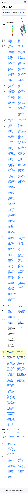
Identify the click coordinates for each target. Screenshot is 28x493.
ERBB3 (21, 368)
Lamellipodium (11, 63)
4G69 (8, 449)
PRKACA (12, 408)
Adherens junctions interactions (22, 235)
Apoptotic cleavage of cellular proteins (11, 235)
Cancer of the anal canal (11, 309)
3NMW (13, 446)
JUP (21, 18)
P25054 (8, 440)
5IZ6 (12, 450)
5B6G (10, 450)
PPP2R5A (12, 407)
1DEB (8, 443)
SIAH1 (11, 414)
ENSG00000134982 (10, 436)
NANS (14, 396)
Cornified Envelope (21, 38)
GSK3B (11, 380)
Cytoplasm (10, 41)
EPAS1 (8, 375)
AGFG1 (8, 358)
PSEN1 (23, 375)
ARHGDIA (21, 357)
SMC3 (11, 415)
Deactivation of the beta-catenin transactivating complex (11, 247)
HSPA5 (11, 383)
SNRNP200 (9, 417)
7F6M (14, 452)
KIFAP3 (8, 386)
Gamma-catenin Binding (11, 100)
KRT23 (8, 389)
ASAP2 (12, 362)
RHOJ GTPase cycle (21, 262)
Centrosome (10, 44)
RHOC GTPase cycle (21, 252)
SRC (21, 380)
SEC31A (11, 413)
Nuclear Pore (10, 471)
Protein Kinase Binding (11, 93)
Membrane (10, 58)
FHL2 (18, 369)
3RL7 (8, 448)
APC (11, 18)
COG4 (11, 367)
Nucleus (9, 39)
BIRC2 (21, 358)
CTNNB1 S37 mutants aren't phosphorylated (11, 272)
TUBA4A (11, 424)
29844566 (10, 345)
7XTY (10, 453)
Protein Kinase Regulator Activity (11, 91)
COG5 (14, 367)
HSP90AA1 (22, 370)
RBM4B (8, 412)
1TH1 (12, 444)
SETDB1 (8, 414)
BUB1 (10, 364)
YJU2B (23, 381)
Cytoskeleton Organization (10, 463)
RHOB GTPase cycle (21, 250)
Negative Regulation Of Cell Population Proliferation (11, 150)
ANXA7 (8, 361)
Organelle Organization (10, 457)
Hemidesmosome (21, 63)
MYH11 (8, 396)
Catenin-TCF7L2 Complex (21, 75)
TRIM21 (8, 423)
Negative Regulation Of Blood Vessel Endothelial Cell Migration (21, 137)
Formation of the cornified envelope (21, 245)
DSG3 (18, 367)
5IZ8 (14, 450)
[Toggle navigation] (25, 2)
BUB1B (13, 364)
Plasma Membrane (11, 51)
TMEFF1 (8, 422)
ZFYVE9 (18, 383)
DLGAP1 (11, 374)
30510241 (10, 337)
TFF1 (11, 420)
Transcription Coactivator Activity (20, 85)
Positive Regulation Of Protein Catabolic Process (11, 182)
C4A (7, 366)
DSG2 (23, 366)
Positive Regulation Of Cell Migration (11, 163)
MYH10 (12, 395)
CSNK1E (8, 369)
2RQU (8, 446)
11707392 (19, 11)
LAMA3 (13, 389)
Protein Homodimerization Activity (21, 99)
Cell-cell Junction (21, 50)
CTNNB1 (8, 370)
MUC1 (10, 395)
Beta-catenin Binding (10, 86)
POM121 (11, 405)
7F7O (8, 453)
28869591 (23, 321)
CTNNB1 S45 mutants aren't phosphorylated (11, 276)
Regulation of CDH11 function (21, 264)
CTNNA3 (22, 362)
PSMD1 (8, 409)
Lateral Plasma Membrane (11, 60)
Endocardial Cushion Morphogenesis (11, 126)
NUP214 (8, 401)
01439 (8, 432)
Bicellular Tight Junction (11, 54)
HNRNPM (11, 381)
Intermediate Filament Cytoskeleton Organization (10, 478)
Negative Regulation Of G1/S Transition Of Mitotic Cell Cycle (12, 230)
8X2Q (8, 454)
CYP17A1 (9, 372)
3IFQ (18, 443)
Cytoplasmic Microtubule (10, 49)
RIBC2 (21, 379)
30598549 (13, 341)
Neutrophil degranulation (20, 241)
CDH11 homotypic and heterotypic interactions (21, 286)
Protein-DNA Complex (20, 66)
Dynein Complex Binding (11, 106)
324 (7, 429)
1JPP (13, 443)
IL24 (10, 384)
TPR (14, 422)
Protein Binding (11, 84)
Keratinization (20, 243)
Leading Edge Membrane (10, 70)
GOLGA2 (8, 380)
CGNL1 (8, 367)
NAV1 (10, 397)
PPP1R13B (13, 406)
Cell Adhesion (10, 141)
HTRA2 (8, 384)
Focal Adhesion (21, 53)
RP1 (11, 412)
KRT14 (8, 387)
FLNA (8, 379)
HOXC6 (8, 383)
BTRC (18, 359)
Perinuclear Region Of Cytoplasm (11, 75)
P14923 (23, 440)
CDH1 (20, 359)
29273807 (10, 332)
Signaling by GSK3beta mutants (11, 266)
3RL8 (10, 448)
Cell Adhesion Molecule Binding (21, 105)
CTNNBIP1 (19, 363)
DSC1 (20, 364)
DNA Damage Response (10, 129)
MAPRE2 (8, 392)
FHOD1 (11, 378)
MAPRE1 (12, 391)
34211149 (10, 322)
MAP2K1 (8, 391)
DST (14, 374)
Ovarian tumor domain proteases (11, 302)
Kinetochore (10, 38)
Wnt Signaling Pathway (10, 156)
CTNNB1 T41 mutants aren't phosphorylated (11, 280)
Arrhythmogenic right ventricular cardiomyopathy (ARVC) (21, 313)
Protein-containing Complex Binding (11, 98)
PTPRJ (21, 378)
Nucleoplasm (10, 40)
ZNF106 (10, 425)
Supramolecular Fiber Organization (11, 466)
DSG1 (20, 366)
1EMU (10, 443)
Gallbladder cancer (11, 317)
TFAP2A (8, 420)
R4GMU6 (12, 440)
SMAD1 (8, 415)
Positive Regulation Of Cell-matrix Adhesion (22, 120)
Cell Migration (10, 158)
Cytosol (9, 45)
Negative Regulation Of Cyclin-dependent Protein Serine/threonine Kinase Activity (11, 188)
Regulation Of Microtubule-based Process (11, 170)
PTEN (18, 377)
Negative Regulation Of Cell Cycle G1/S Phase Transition (11, 220)
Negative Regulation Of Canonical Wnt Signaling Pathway (11, 212)
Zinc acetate (20, 306)
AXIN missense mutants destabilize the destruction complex (12, 293)
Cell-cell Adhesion (21, 177)
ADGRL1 (11, 357)
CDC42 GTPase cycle (21, 255)
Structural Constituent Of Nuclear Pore (11, 460)
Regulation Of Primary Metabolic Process (11, 208)
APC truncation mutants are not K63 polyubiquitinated (11, 284)
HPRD (21, 12)
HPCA (8, 352)
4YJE (10, 449)
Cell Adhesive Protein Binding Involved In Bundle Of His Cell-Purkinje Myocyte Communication (21, 110)
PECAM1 (18, 374)
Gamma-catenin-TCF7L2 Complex (21, 77)
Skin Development (21, 141)
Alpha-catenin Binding (20, 101)
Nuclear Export (11, 470)
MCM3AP (8, 394)
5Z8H (12, 452)
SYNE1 (10, 419)
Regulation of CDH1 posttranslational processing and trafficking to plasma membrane (21, 280)
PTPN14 (21, 377)
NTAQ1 (21, 373)
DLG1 (14, 373)
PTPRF (18, 378)
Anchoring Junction (11, 76)
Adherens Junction (11, 52)
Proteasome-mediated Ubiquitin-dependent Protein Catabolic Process (11, 178)
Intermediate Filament (20, 47)
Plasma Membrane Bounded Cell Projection (11, 79)
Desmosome (20, 64)
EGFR (23, 367)
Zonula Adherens (21, 52)
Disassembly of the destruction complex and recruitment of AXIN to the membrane (11, 253)
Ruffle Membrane (11, 72)
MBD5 (12, 392)
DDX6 (18, 364)
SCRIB (8, 413)
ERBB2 (18, 368)
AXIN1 (11, 363)
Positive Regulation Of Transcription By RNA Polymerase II (22, 146)
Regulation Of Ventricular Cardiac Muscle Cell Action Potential (21, 180)
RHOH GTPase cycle (21, 260)
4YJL (12, 449)
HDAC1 (22, 369)
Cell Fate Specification (10, 121)
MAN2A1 (11, 352)
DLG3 (8, 374)
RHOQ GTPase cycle (21, 257)
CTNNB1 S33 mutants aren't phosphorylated (11, 269)
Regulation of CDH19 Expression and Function (21, 270)
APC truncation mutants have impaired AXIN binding (11, 289)
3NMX (8, 447)
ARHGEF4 (9, 362)
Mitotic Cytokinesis (11, 119)
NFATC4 (21, 372)
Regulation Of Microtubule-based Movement (11, 199)
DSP (20, 367)
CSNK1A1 (13, 368)
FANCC (11, 377)
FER (24, 368)
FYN (20, 369)
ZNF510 (8, 426)
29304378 (10, 349)
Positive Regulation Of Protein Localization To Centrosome (11, 225)
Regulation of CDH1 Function (21, 273)
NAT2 (8, 397)
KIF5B (13, 385)
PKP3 (18, 375)
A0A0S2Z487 (19, 440)
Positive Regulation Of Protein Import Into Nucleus (22, 133)
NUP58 (11, 402)
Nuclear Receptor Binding (21, 92)
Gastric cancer (11, 315)
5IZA (10, 452)
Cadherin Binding (11, 102)
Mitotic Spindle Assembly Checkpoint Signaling (11, 138)
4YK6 (8, 450)
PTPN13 (11, 409)
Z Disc (19, 62)
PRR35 (20, 375)
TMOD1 (11, 422)
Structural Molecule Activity (22, 88)
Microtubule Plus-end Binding (11, 104)
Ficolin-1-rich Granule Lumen (21, 80)
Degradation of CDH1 (21, 275)
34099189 (20, 327)
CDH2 (21, 361)
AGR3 (11, 358)
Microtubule (10, 47)
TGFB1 (14, 420)
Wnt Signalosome (11, 81)
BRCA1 (23, 358)
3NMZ (10, 447)
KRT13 (11, 386)
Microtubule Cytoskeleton (10, 57)
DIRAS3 (8, 373)
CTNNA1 (18, 362)
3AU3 (10, 446)
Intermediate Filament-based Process (11, 474)
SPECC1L (13, 417)
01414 (18, 432)
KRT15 (11, 387)
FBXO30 (8, 378)
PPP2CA (8, 407)
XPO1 (8, 425)
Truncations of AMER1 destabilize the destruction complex (11, 298)
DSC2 (23, 364)
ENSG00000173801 (21, 436)
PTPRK (18, 379)
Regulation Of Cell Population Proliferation (21, 129)
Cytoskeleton (10, 46)
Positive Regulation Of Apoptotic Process (11, 174)
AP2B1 (11, 361)
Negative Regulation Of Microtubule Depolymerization (11, 133)
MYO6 (11, 396)
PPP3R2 (8, 408)
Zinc (19, 305)
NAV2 (13, 397)
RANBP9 (8, 411)
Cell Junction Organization (20, 466)
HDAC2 (18, 370)
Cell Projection (11, 73)
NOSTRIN (9, 400)
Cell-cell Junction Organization (21, 471)
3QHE (13, 447)
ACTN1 (8, 357)
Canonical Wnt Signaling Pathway (21, 153)
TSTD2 (8, 424)
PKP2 (24, 374)
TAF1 (13, 419)
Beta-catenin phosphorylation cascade (11, 243)
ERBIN (11, 375)
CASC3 (10, 366)
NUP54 (8, 402)
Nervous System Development (11, 146)
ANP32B (12, 359)
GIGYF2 (10, 379)
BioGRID (10, 12)
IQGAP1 (8, 385)
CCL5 (13, 366)
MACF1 (11, 390)
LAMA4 (8, 390)
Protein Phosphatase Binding (20, 95)
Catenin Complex (11, 62)
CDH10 (23, 359)
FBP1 (14, 377)
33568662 (10, 339)
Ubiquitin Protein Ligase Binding (11, 95)
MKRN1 (12, 394)
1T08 (10, 444)
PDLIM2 (8, 403)
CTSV (11, 370)
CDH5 (23, 361)
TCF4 (18, 381)
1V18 (15, 444)
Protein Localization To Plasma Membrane (21, 162)
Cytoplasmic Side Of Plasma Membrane (21, 56)
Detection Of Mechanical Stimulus (20, 150)
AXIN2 (14, 363)
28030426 (10, 327)
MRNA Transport (11, 469)
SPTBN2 (12, 418)
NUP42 (11, 401)
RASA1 (11, 411)
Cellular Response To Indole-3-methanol (21, 158)
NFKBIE (18, 373)
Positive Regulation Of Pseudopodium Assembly (11, 167)
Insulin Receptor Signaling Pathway (11, 154)
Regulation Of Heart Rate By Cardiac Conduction (22, 171)
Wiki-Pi (3, 2)
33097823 (13, 329)
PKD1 (22, 374)
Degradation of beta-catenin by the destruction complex (11, 239)
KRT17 (14, 387)
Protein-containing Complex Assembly (12, 202)
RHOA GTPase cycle (21, 247)
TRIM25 (11, 423)
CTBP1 (11, 369)
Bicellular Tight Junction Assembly (11, 205)
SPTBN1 (8, 418)
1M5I (8, 444)
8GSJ (13, 453)
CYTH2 (12, 372)
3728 (18, 429)
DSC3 (18, 366)
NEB (14, 398)
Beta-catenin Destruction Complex (10, 67)
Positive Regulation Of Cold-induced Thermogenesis (11, 217)
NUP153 (12, 400)
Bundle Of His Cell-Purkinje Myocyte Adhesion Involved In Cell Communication (22, 167)
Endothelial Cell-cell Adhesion (21, 155)
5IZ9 (7, 452)
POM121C (9, 406)
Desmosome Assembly (20, 123)
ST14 (8, 419)
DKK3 (11, 373)
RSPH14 (18, 380)
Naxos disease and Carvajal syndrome (22, 309)
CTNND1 (23, 363)
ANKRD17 (9, 359)
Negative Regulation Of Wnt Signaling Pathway (11, 161)
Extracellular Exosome (20, 71)
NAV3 (8, 398)
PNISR (8, 405)
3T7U (12, 448)
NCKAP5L (11, 398)
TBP (23, 380)
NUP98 (14, 402)
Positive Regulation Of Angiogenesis (22, 143)
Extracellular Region (20, 39)
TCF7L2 (20, 381)
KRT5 (11, 389)
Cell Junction (10, 64)
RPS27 (13, 412)
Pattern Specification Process (10, 143)
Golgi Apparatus (11, 42)
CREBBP (8, 368)
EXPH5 (8, 377)
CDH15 (18, 361)
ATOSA (8, 363)
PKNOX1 (12, 403)
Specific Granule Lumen (21, 69)
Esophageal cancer (11, 316)
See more (8, 481)
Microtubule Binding (10, 88)
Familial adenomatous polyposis (10, 312)
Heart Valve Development (10, 123)
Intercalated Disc (21, 58)
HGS (8, 381)
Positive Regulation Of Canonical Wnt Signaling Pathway (22, 175)
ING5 (13, 384)
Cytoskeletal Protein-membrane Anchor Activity (21, 116)
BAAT (8, 364)
